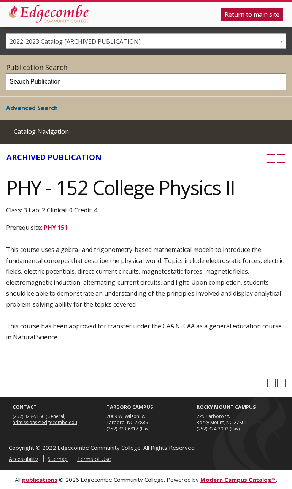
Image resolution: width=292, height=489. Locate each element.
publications (39, 479)
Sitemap (58, 458)
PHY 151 (56, 227)
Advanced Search (32, 108)
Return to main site (252, 14)
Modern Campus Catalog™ (238, 479)
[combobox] (146, 41)
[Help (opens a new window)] (281, 158)
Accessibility (23, 458)
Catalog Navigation (41, 131)
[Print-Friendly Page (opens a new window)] (271, 158)
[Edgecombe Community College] (49, 14)
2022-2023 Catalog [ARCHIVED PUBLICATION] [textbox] (75, 41)
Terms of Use (94, 458)
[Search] (278, 81)
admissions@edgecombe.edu (45, 422)
